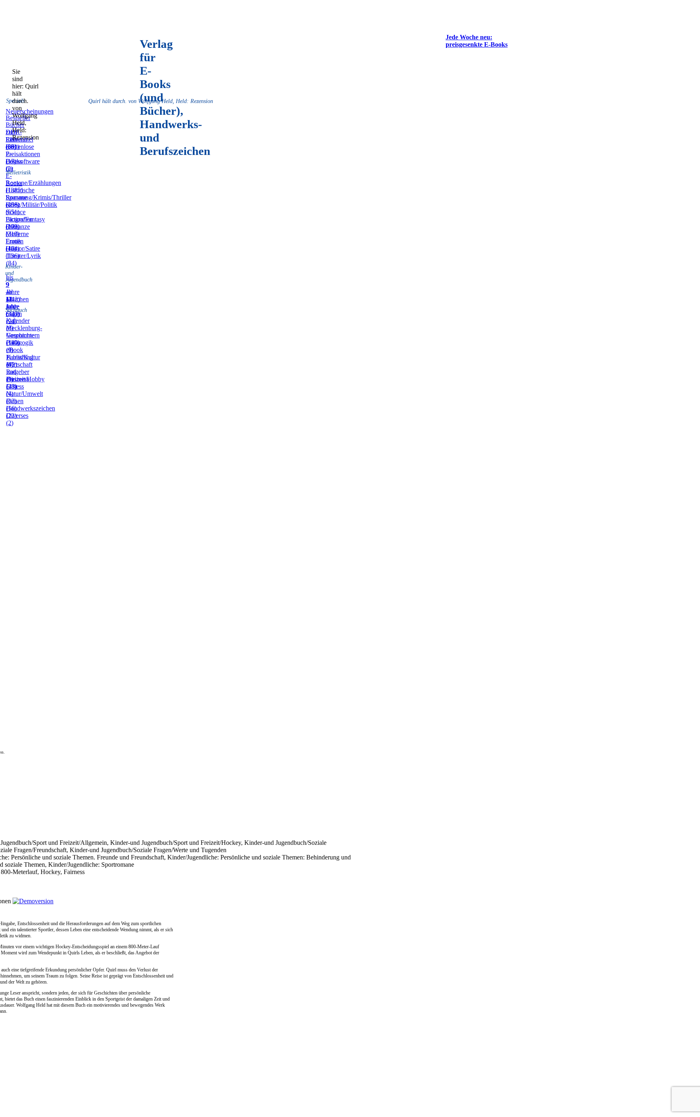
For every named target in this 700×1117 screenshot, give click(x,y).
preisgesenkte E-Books (477, 44)
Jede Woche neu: (469, 37)
